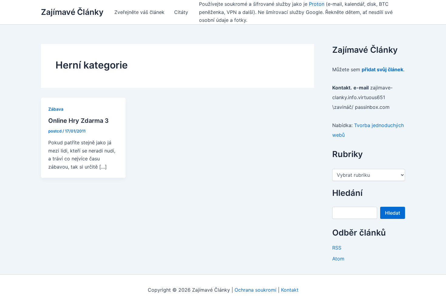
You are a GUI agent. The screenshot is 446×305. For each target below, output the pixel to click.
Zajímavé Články (72, 12)
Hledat (392, 213)
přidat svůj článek (382, 69)
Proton (316, 4)
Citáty (181, 12)
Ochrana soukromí (255, 290)
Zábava (55, 109)
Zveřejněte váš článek (139, 12)
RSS (336, 248)
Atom (338, 259)
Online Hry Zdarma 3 (78, 120)
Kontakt (290, 290)
